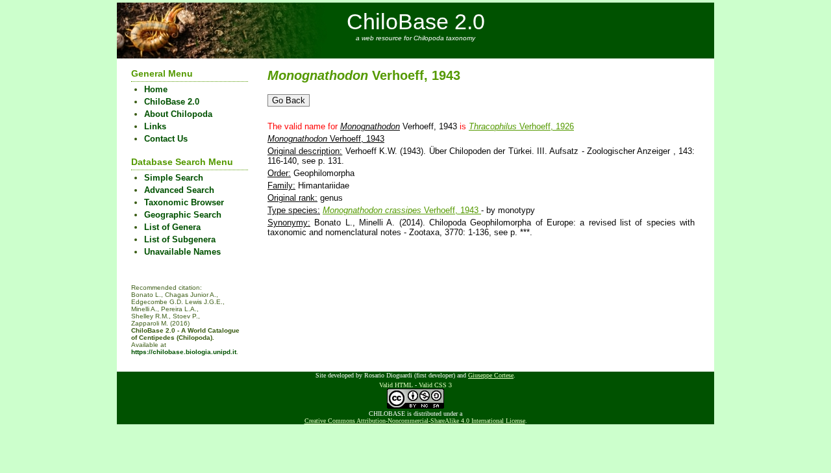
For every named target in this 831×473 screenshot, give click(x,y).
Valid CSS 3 (435, 385)
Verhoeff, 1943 (402, 210)
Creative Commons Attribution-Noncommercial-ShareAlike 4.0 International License (414, 420)
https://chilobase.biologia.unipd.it (183, 351)
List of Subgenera (180, 239)
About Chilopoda (178, 114)
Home (155, 89)
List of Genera (172, 227)
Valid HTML (396, 385)
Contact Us (166, 139)
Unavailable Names (182, 252)
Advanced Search (179, 190)
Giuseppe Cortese (491, 375)
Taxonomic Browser (184, 202)
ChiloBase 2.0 (416, 21)
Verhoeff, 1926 (521, 126)
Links (155, 126)
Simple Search (173, 178)
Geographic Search (182, 215)
